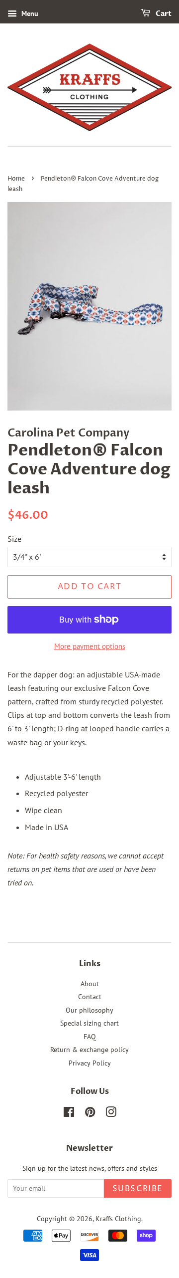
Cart (163, 13)
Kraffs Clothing (118, 1218)
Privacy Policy (90, 1063)
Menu (28, 13)
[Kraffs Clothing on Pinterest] (90, 1113)
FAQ (90, 1036)
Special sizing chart (89, 1023)
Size (14, 539)
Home (16, 179)
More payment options (89, 646)
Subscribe (137, 1188)
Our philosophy (89, 1010)
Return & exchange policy (89, 1049)
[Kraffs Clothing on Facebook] (69, 1113)
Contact (89, 996)
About (90, 983)
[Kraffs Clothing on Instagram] (110, 1113)
